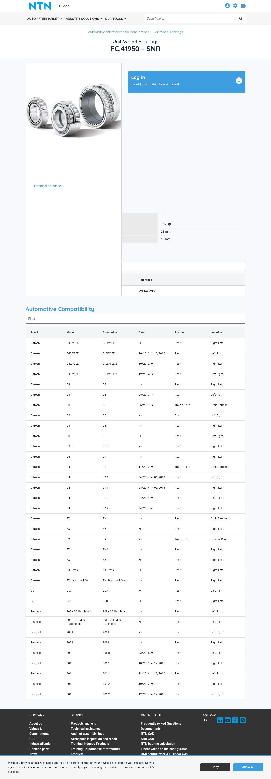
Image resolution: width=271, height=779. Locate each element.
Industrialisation (40, 744)
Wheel (145, 32)
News (33, 754)
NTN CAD (147, 734)
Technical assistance (86, 729)
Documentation (151, 729)
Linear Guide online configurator (164, 749)
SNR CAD (147, 739)
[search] (240, 18)
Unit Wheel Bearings (168, 32)
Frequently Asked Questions (161, 723)
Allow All (248, 767)
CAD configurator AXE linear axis (164, 754)
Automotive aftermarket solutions (112, 32)
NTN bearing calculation (158, 744)
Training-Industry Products (90, 744)
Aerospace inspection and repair (94, 739)
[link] (227, 6)
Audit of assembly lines (87, 734)
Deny (215, 767)
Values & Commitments (39, 731)
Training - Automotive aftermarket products (95, 751)
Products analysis (83, 723)
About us (35, 723)
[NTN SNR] (40, 6)
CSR (32, 739)
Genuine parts (39, 749)
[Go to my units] (235, 6)
